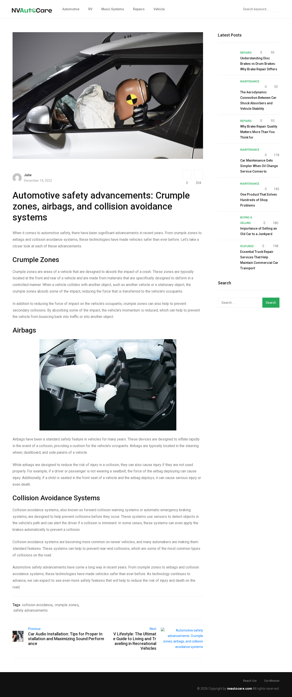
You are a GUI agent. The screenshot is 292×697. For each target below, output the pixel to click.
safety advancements (30, 610)
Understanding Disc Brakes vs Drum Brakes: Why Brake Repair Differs (258, 63)
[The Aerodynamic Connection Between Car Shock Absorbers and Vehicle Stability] (227, 87)
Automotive (70, 9)
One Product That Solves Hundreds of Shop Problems (258, 200)
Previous (34, 629)
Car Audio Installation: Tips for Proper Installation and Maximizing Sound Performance (66, 638)
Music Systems (112, 9)
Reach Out (250, 680)
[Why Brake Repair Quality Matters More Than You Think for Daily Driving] (227, 127)
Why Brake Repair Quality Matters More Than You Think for (258, 132)
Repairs (139, 9)
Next (153, 629)
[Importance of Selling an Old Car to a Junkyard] (227, 224)
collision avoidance (37, 605)
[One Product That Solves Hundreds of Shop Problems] (227, 190)
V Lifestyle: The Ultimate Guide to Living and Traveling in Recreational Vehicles (134, 641)
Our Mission (271, 680)
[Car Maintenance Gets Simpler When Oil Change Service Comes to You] (227, 156)
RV (90, 9)
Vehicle (159, 9)
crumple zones (66, 605)
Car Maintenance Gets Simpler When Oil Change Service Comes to (259, 166)
